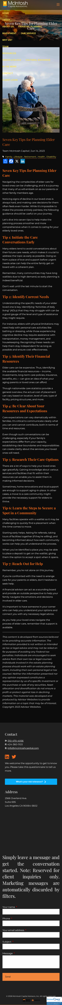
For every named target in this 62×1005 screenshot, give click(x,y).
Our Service (28, 33)
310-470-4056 (16, 740)
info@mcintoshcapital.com (23, 748)
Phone (18, 918)
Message (19, 953)
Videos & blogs (11, 60)
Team (5, 46)
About (6, 20)
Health (41, 156)
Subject (18, 941)
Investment (9, 33)
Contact (7, 73)
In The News (9, 66)
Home (5, 13)
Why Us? (7, 40)
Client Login (10, 80)
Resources (9, 53)
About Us (8, 26)
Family (8, 156)
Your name (20, 907)
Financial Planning (30, 26)
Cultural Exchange (38, 60)
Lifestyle (18, 156)
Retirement (30, 156)
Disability (51, 156)
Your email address (25, 930)
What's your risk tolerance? (29, 781)
